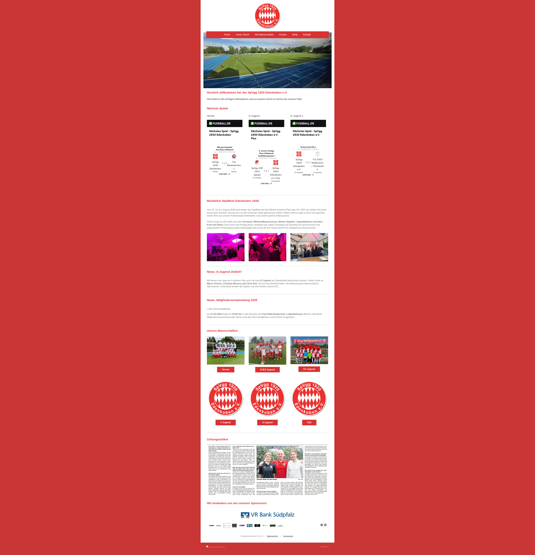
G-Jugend (267, 422)
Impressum (288, 536)
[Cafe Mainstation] (280, 526)
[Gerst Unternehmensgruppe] (211, 526)
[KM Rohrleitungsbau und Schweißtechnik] (265, 525)
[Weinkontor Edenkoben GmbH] (267, 515)
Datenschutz (272, 536)
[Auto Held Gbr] (249, 525)
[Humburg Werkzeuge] (219, 526)
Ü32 (309, 422)
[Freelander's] (257, 525)
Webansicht (325, 546)
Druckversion (214, 547)
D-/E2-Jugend (267, 369)
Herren (225, 369)
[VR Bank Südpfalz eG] (226, 526)
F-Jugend (226, 422)
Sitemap (222, 547)
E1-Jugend (309, 369)
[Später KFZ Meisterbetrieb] (242, 526)
